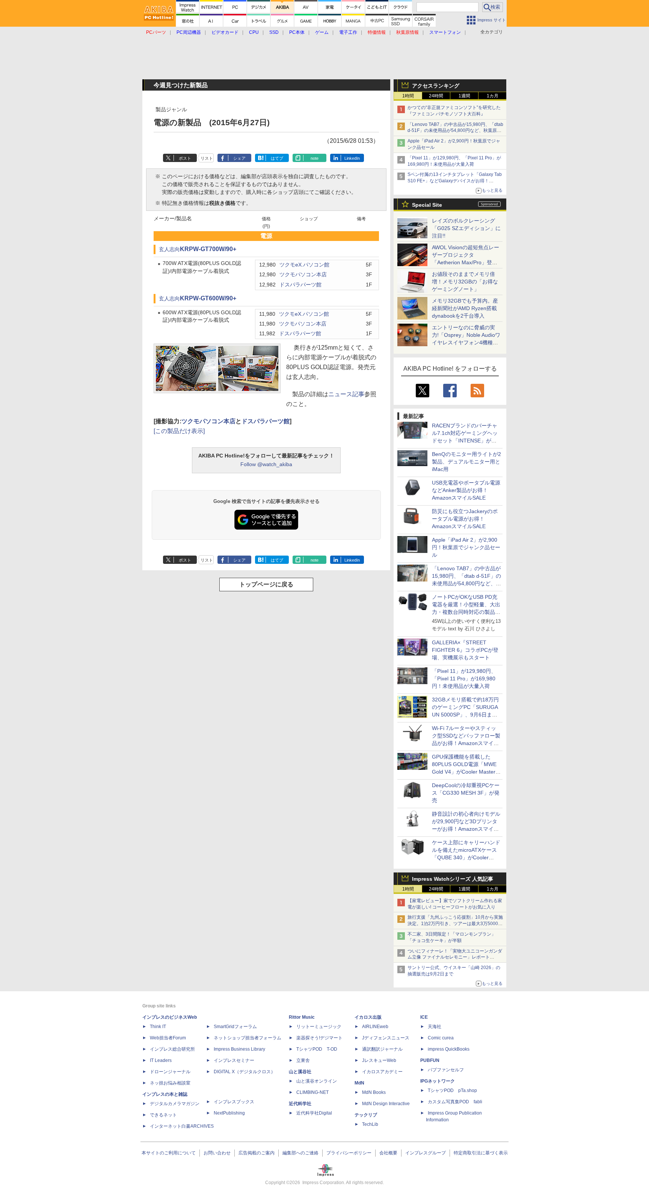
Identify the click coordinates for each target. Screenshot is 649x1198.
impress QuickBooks (448, 1049)
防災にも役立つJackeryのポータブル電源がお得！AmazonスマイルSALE (465, 518)
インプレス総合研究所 (172, 1049)
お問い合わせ (217, 1153)
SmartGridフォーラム (235, 1026)
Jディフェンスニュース (385, 1037)
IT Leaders (161, 1060)
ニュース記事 (346, 394)
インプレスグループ (425, 1153)
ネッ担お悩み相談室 (170, 1083)
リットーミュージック (318, 1026)
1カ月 (492, 95)
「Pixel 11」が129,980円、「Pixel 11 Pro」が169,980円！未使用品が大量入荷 (464, 678)
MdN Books (374, 1092)
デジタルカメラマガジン (174, 1103)
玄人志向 (169, 249)
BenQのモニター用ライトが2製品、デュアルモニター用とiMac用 (466, 461)
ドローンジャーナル (170, 1071)
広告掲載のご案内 (256, 1153)
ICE (424, 1017)
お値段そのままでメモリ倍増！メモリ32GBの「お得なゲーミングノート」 (465, 281)
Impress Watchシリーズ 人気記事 (452, 879)
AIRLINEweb (375, 1026)
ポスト (185, 158)
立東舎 (303, 1060)
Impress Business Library (239, 1049)
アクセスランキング (435, 86)
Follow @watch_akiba (266, 464)
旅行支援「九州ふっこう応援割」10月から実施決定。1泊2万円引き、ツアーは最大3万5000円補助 (455, 924)
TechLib (370, 1124)
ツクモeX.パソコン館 (304, 265)
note (314, 158)
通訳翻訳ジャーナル (382, 1049)
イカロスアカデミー (382, 1071)
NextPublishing (229, 1113)
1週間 (464, 95)
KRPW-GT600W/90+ (208, 298)
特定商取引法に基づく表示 (481, 1153)
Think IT (158, 1026)
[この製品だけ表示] (179, 431)
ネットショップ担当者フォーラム (247, 1037)
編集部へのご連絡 (300, 1153)
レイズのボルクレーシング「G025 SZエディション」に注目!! (466, 228)
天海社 (434, 1026)
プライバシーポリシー (348, 1153)
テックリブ (366, 1115)
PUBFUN (429, 1060)
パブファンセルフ (446, 1069)
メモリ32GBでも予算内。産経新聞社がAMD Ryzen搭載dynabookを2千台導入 (465, 308)
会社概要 (388, 1153)
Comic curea (441, 1037)
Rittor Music (302, 1017)
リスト (207, 158)
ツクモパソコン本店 (303, 274)
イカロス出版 (368, 1017)
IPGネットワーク (437, 1081)
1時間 (408, 95)
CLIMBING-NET (312, 1092)
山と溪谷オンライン (316, 1081)
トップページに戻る (266, 584)
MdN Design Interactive (386, 1103)
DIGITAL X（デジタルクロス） (244, 1071)
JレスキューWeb (379, 1060)
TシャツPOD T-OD (316, 1049)
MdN (359, 1083)
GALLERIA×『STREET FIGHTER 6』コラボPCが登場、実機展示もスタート (465, 649)
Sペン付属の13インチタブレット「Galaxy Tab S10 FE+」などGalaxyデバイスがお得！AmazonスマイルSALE (455, 181)
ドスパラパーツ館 (300, 285)
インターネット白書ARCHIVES (182, 1126)
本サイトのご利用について (169, 1153)
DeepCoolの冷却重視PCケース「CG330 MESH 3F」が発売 (466, 792)
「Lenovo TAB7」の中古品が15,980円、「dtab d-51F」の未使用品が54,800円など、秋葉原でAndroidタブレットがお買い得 (455, 131)
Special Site (427, 205)
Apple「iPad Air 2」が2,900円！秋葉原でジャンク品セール (466, 547)
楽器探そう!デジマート (319, 1037)
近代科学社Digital (314, 1113)
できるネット (163, 1115)
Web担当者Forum (168, 1037)
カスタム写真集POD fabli (455, 1101)
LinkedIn (352, 158)
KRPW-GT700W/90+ (208, 249)
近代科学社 (300, 1103)
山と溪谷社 (300, 1071)
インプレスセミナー (234, 1060)
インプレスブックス (234, 1101)
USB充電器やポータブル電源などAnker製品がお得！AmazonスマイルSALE (466, 490)
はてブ (277, 158)
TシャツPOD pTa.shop (452, 1090)
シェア (239, 158)
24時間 (436, 95)
